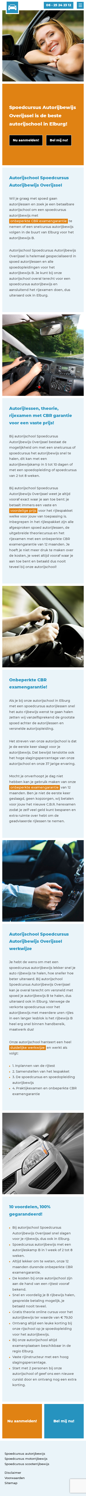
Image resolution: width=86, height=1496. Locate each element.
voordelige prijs (23, 511)
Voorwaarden (15, 1478)
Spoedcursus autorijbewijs (25, 1453)
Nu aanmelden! (22, 1421)
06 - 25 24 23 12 (58, 5)
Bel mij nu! (63, 1421)
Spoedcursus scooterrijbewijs (27, 1464)
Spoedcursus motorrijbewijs (26, 1458)
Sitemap (11, 1483)
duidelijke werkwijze (27, 1048)
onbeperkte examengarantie (34, 787)
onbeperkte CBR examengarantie (38, 221)
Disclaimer (13, 1472)
